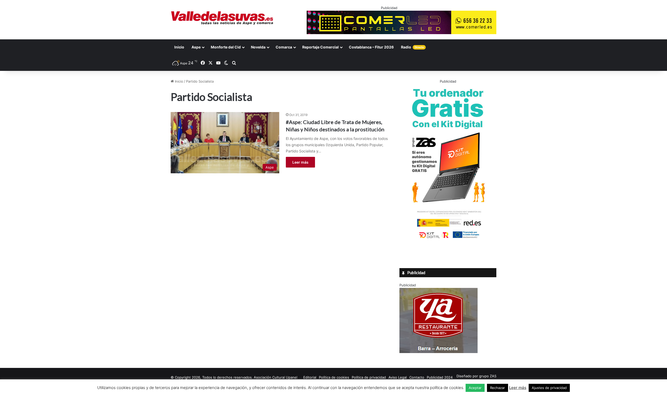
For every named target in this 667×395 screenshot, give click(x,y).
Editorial (309, 377)
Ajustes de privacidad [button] (549, 388)
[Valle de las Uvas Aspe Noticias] (222, 18)
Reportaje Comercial (320, 47)
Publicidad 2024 (440, 377)
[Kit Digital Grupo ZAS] (448, 239)
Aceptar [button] (475, 388)
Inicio (179, 47)
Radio (412, 47)
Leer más (300, 162)
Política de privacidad (369, 377)
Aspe (196, 47)
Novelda (258, 47)
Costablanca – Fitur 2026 (371, 47)
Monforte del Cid (226, 47)
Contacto (416, 377)
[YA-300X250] (438, 352)
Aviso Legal (397, 377)
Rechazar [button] (497, 388)
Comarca (284, 47)
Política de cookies (334, 377)
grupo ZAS (487, 376)
